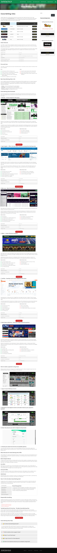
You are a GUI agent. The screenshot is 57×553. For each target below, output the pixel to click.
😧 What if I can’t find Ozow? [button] (9, 535)
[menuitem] (23, 1)
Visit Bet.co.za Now (19, 231)
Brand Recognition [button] (3, 485)
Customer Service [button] (3, 492)
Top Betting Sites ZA (6, 1)
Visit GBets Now (19, 276)
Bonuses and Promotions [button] (4, 494)
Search (41, 13)
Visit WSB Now (19, 363)
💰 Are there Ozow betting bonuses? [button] (11, 523)
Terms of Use (30, 550)
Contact (41, 550)
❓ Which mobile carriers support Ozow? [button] (11, 532)
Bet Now (34, 26)
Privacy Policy (36, 550)
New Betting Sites (43, 1)
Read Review (47, 54)
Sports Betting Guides (36, 1)
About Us (25, 550)
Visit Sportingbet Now (19, 186)
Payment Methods (50, 1)
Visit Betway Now (19, 144)
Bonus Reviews (29, 1)
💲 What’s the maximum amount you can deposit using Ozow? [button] (16, 541)
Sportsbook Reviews (23, 1)
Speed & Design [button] (3, 490)
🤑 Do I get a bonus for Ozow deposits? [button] (11, 538)
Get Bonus (47, 34)
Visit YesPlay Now (19, 320)
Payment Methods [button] (3, 487)
